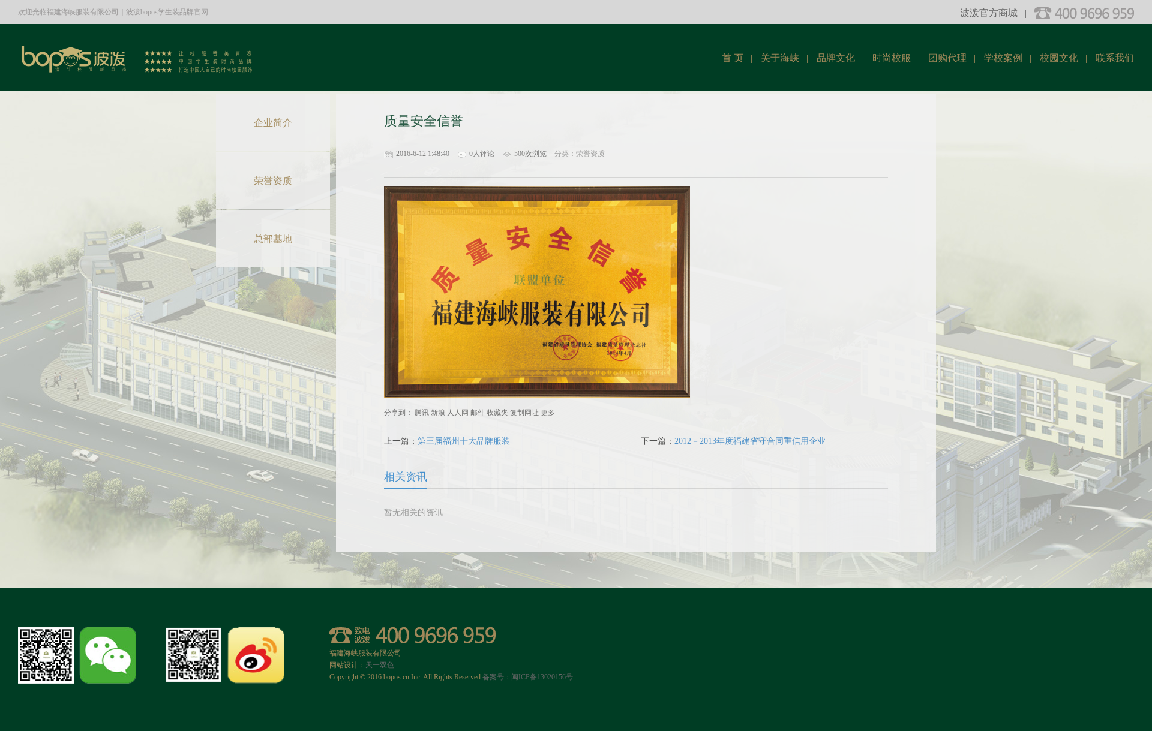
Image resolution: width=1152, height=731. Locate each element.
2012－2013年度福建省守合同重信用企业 (750, 441)
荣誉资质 (273, 181)
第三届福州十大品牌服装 (464, 441)
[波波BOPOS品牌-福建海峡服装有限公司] (138, 51)
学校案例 (1003, 58)
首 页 (732, 58)
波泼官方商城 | (993, 13)
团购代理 (947, 58)
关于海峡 (780, 58)
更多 (548, 412)
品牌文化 (836, 58)
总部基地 (273, 239)
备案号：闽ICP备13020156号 (527, 677)
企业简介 (273, 123)
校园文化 (1059, 58)
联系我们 (1115, 58)
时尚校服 (891, 58)
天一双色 (379, 665)
